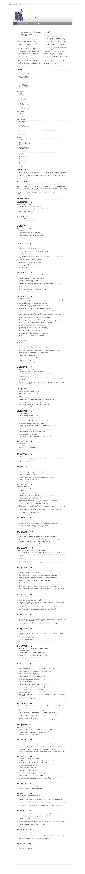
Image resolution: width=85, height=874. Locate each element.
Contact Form (41, 23)
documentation (20, 177)
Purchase (34, 23)
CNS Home (10, 4)
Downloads (28, 23)
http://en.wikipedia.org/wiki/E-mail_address (27, 718)
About (15, 23)
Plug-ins (15, 4)
